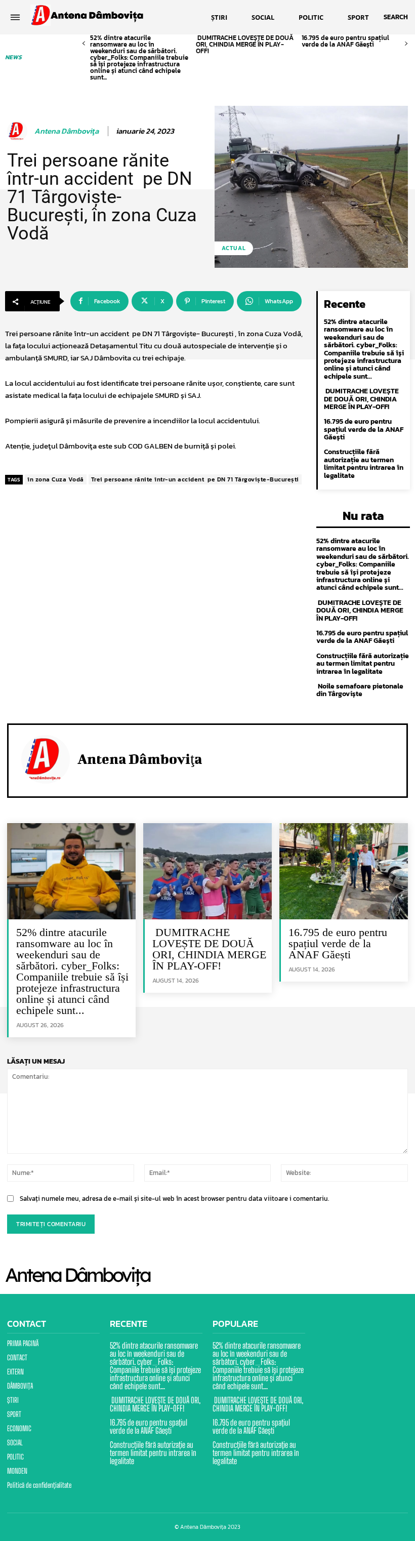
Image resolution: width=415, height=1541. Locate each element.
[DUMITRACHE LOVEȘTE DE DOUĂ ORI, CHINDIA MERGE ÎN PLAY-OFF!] (207, 871)
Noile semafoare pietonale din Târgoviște (359, 690)
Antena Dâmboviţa (66, 131)
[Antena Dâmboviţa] (18, 131)
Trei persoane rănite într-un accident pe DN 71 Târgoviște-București (195, 479)
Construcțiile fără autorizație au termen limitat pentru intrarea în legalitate (363, 463)
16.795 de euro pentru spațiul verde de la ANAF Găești (345, 41)
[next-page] (406, 43)
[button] (396, 17)
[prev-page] (83, 43)
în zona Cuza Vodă (55, 479)
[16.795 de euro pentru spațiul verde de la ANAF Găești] (343, 871)
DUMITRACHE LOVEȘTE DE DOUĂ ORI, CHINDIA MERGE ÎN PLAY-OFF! (245, 44)
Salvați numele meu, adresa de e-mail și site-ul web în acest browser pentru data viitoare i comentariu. (174, 1198)
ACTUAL (234, 248)
